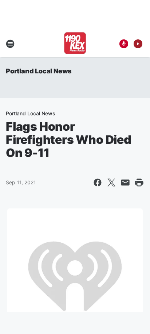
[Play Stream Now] (138, 43)
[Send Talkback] (123, 43)
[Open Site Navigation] (10, 43)
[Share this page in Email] (125, 182)
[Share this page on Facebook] (97, 182)
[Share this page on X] (111, 182)
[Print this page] (139, 182)
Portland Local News (39, 71)
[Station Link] (75, 43)
